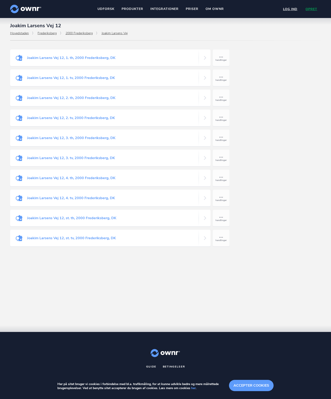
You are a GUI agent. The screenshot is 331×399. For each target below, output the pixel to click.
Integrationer (164, 9)
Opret (311, 9)
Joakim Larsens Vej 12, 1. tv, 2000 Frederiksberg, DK (71, 77)
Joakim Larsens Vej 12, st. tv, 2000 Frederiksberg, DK (71, 238)
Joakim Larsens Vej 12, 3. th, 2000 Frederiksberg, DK (71, 137)
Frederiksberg (47, 33)
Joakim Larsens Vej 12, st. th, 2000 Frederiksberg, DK (71, 218)
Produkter (132, 9)
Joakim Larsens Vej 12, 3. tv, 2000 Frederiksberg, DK (71, 158)
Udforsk (105, 9)
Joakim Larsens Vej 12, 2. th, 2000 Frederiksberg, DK (71, 97)
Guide (151, 366)
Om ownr (215, 9)
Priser (192, 9)
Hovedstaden (19, 33)
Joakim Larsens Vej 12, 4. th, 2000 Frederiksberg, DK (71, 178)
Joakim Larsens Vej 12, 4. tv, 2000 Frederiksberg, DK (71, 198)
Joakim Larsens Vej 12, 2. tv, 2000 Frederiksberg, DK (71, 117)
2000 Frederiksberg (79, 33)
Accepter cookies (251, 385)
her (193, 388)
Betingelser (174, 366)
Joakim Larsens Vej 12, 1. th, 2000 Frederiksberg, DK (71, 57)
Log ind (290, 9)
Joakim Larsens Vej (115, 33)
